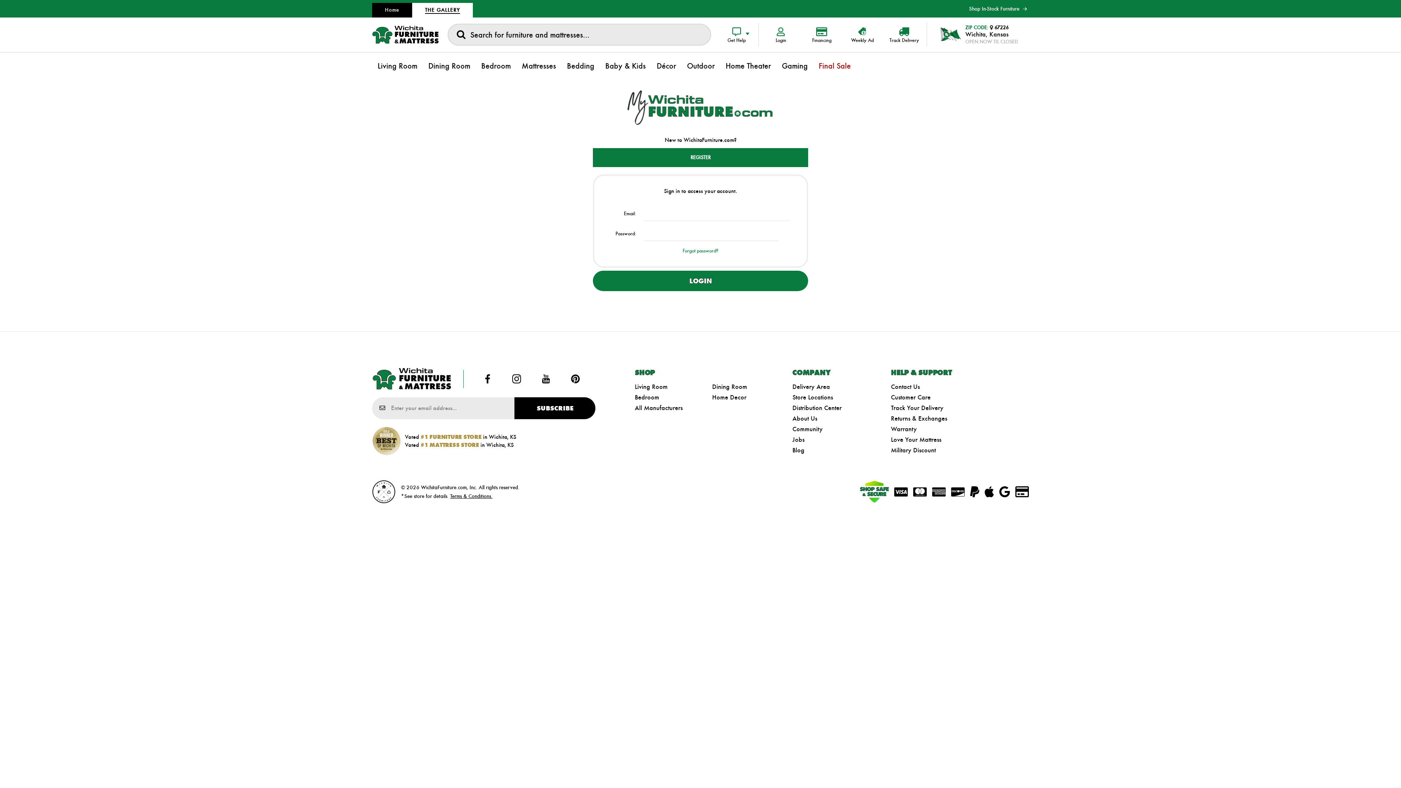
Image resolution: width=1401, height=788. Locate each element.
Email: (630, 213)
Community (807, 429)
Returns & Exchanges (919, 418)
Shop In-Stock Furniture (994, 8)
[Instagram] (516, 379)
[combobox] (579, 35)
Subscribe (555, 408)
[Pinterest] (575, 379)
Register (701, 157)
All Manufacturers (659, 408)
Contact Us (905, 387)
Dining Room (729, 387)
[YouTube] (546, 379)
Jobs (798, 440)
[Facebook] (487, 379)
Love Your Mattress (916, 440)
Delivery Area (811, 387)
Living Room (651, 387)
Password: (625, 234)
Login (700, 281)
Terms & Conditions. (471, 496)
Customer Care (911, 397)
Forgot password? (700, 251)
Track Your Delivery (917, 408)
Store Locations (812, 397)
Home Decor (729, 397)
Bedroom (647, 397)
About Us (804, 418)
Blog (798, 450)
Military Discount (913, 450)
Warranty (904, 429)
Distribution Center (817, 408)
